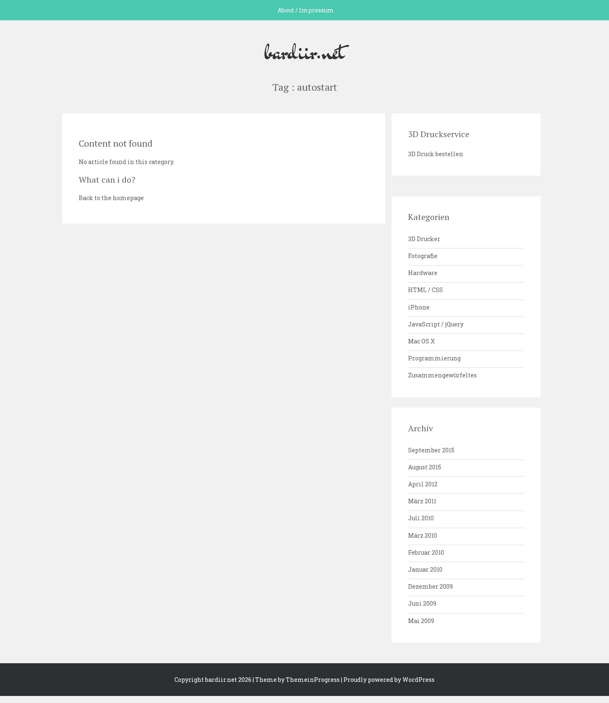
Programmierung (434, 358)
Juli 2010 (421, 518)
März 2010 (422, 535)
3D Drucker (424, 239)
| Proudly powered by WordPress (388, 680)
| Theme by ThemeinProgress (296, 680)
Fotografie (422, 256)
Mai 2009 (421, 621)
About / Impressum (306, 10)
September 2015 (431, 450)
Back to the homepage (111, 198)
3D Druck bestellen (435, 154)
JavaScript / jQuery (436, 324)
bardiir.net (304, 51)
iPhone (419, 307)
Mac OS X (421, 341)
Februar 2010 (426, 552)
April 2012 (422, 484)
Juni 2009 (422, 603)
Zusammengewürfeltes (442, 375)
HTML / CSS (425, 290)
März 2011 (422, 501)
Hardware (422, 273)
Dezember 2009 (430, 586)
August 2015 (424, 467)
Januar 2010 (425, 569)
